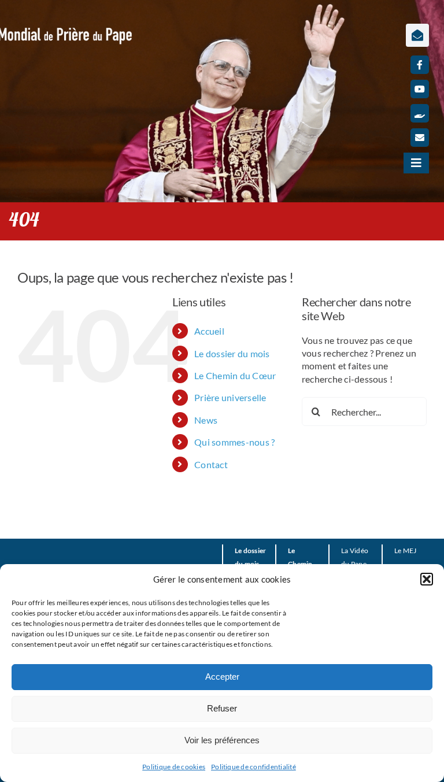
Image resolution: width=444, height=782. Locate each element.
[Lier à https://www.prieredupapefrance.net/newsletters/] (417, 35)
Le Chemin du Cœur (235, 375)
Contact (211, 464)
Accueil (209, 330)
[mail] (419, 137)
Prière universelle (230, 397)
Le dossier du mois (231, 353)
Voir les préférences (222, 740)
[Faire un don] (419, 113)
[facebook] (419, 64)
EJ (412, 550)
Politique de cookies (173, 766)
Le (397, 550)
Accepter (222, 676)
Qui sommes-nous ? (234, 441)
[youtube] (419, 89)
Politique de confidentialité (253, 766)
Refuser (222, 708)
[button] (426, 579)
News (205, 419)
